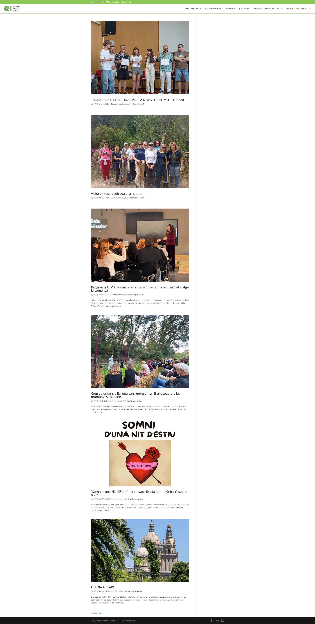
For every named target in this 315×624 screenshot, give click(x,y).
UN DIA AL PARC (103, 587)
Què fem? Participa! (213, 9)
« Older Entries (97, 613)
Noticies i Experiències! (134, 104)
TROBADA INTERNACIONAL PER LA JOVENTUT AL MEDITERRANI (137, 100)
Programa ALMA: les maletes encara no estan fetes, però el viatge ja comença (140, 289)
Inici (187, 9)
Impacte (229, 9)
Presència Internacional (264, 9)
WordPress (131, 620)
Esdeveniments (117, 104)
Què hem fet (243, 9)
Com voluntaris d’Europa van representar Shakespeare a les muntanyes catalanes (135, 395)
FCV (95, 104)
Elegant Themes (108, 620)
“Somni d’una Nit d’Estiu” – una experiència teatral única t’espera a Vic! (139, 493)
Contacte (289, 9)
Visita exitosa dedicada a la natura (116, 193)
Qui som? (195, 9)
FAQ (278, 9)
